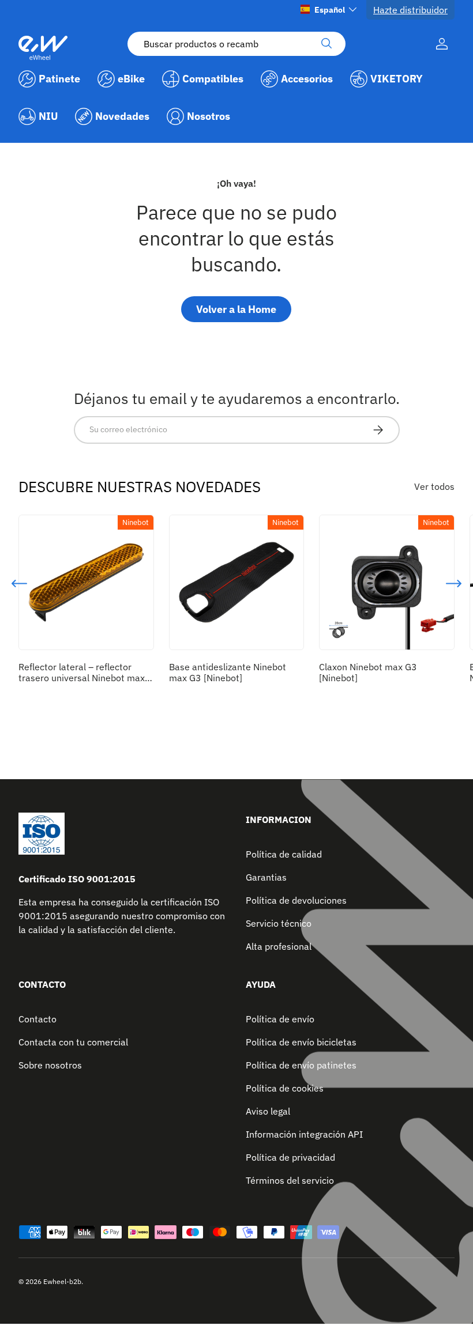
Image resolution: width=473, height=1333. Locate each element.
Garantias (266, 877)
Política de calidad (284, 854)
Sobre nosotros (50, 1065)
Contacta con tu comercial (73, 1042)
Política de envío (280, 1019)
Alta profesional (278, 946)
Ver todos (434, 486)
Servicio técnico (278, 923)
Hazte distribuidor (410, 10)
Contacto (37, 1019)
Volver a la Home (236, 309)
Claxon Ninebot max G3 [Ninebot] (368, 672)
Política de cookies (285, 1088)
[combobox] (236, 44)
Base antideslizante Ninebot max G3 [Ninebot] (227, 672)
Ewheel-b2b (62, 1281)
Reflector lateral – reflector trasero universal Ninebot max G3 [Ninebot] (81, 677)
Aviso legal (268, 1111)
